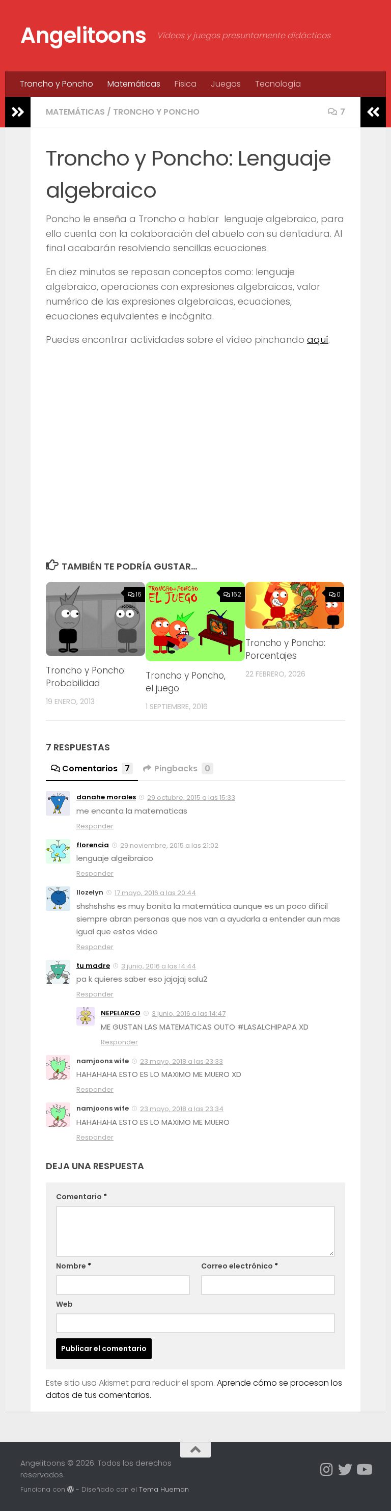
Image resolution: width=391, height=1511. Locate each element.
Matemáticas (133, 84)
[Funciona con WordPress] (70, 1489)
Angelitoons (83, 35)
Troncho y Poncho (56, 84)
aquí (317, 339)
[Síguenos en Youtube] (363, 1470)
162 (236, 594)
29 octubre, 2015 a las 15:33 (191, 797)
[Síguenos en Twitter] (345, 1470)
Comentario (81, 1197)
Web (64, 1304)
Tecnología (278, 84)
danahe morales (106, 797)
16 (139, 594)
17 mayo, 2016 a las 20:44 (155, 893)
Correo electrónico (239, 1266)
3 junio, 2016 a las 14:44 (158, 966)
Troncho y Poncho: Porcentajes (285, 649)
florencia (92, 845)
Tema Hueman (164, 1489)
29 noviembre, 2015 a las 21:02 (169, 845)
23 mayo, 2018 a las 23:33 (181, 1061)
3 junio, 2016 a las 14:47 (189, 1013)
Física (186, 84)
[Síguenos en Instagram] (327, 1470)
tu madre (93, 965)
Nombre (73, 1266)
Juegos (226, 84)
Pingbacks (182, 768)
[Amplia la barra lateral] (18, 112)
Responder (95, 826)
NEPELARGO (121, 1013)
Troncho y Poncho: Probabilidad (86, 677)
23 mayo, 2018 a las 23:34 (182, 1109)
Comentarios (96, 768)
